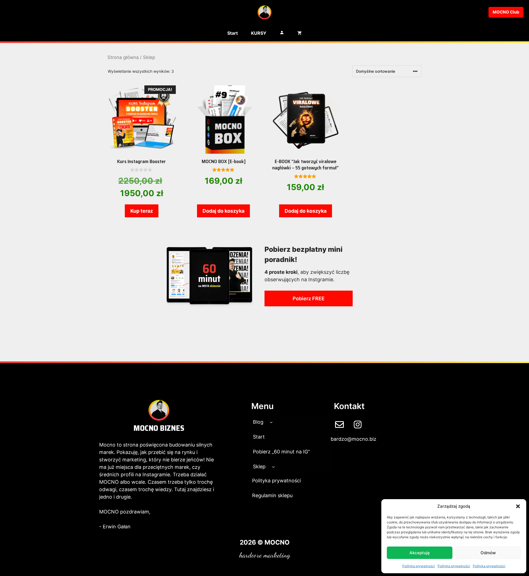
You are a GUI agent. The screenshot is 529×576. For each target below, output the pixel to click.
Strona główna (123, 57)
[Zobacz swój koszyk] (299, 33)
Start (232, 33)
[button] (518, 506)
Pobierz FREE (309, 298)
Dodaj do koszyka (223, 211)
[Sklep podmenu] (273, 466)
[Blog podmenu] (271, 421)
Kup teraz (141, 211)
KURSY (258, 33)
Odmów (488, 552)
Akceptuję (419, 552)
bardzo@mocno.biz (353, 439)
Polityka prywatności (418, 566)
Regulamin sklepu (272, 495)
